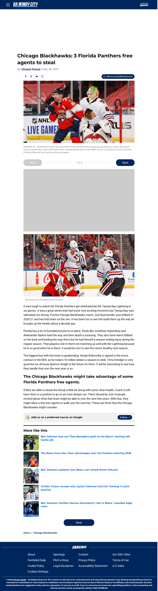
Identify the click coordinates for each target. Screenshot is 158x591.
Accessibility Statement (93, 565)
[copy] (42, 76)
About (31, 554)
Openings (59, 554)
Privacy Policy (87, 560)
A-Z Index (118, 565)
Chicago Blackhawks (45, 532)
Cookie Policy (36, 565)
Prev (32, 162)
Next (125, 162)
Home (26, 532)
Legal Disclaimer (63, 565)
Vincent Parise (30, 69)
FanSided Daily (37, 560)
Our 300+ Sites (121, 554)
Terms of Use (120, 560)
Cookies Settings (38, 571)
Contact (83, 554)
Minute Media (19, 580)
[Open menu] (8, 4)
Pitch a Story (61, 560)
